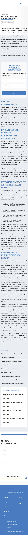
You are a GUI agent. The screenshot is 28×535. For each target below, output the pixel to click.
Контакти (6, 511)
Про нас (6, 497)
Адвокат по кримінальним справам (11, 361)
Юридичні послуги (5, 21)
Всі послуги (7, 515)
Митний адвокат (6, 372)
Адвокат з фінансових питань (9, 368)
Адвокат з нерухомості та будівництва (12, 383)
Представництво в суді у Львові (10, 380)
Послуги (6, 502)
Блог (5, 506)
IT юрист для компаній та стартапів (11, 354)
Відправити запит (14, 476)
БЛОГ (13, 21)
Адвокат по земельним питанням (10, 376)
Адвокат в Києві (21, 502)
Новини (21, 497)
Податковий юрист (6, 365)
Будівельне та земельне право (7, 22)
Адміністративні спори (7, 357)
